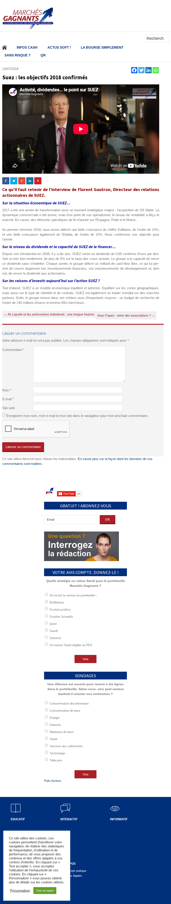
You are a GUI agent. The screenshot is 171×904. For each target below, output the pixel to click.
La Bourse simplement (102, 47)
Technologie (57, 753)
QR (43, 55)
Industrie (55, 725)
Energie (54, 717)
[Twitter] (141, 70)
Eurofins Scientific (61, 616)
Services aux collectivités (66, 746)
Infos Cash (27, 47)
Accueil (4, 47)
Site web (8, 408)
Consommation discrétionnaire (69, 703)
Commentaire (13, 350)
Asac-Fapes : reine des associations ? (126, 315)
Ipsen (53, 623)
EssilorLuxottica (60, 609)
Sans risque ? (17, 55)
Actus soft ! (59, 47)
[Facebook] (134, 70)
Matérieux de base (61, 732)
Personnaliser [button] (20, 890)
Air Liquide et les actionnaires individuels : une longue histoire (49, 314)
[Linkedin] (148, 70)
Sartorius (55, 638)
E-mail (8, 399)
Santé (53, 739)
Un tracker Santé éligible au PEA (71, 645)
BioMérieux (57, 602)
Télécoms (56, 760)
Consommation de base (65, 710)
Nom (7, 390)
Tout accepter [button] (45, 890)
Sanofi (54, 631)
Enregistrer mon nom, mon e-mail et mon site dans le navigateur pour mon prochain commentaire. (77, 416)
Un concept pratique (73, 870)
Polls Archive (52, 781)
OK (107, 519)
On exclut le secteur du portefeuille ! (73, 595)
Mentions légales (71, 875)
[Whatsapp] (156, 70)
